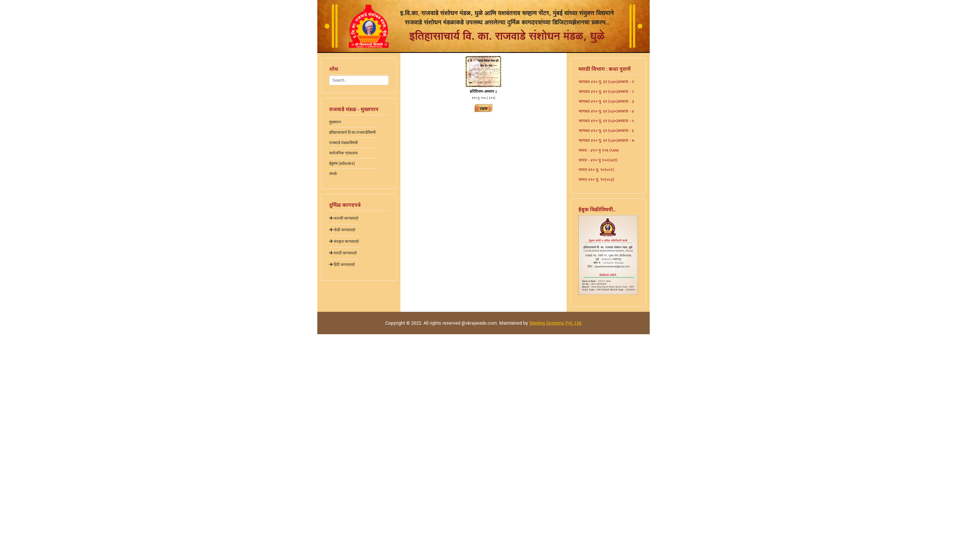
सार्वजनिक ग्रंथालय (343, 153)
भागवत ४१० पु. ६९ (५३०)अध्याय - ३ (606, 101)
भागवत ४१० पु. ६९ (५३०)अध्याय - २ (606, 91)
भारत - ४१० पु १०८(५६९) (597, 160)
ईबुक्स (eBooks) (342, 163)
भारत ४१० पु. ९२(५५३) (596, 179)
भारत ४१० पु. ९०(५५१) (596, 169)
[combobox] (359, 80)
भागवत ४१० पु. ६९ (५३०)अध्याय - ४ (606, 111)
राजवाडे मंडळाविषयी (343, 142)
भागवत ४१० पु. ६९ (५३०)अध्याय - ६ (606, 130)
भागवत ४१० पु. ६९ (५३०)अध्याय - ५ (606, 120)
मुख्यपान (335, 122)
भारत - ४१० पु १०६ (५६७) (598, 150)
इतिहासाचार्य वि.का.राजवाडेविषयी (352, 132)
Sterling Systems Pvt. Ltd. (555, 323)
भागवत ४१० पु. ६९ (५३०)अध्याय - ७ (606, 140)
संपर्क (333, 173)
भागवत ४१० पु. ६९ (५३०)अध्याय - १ (606, 81)
